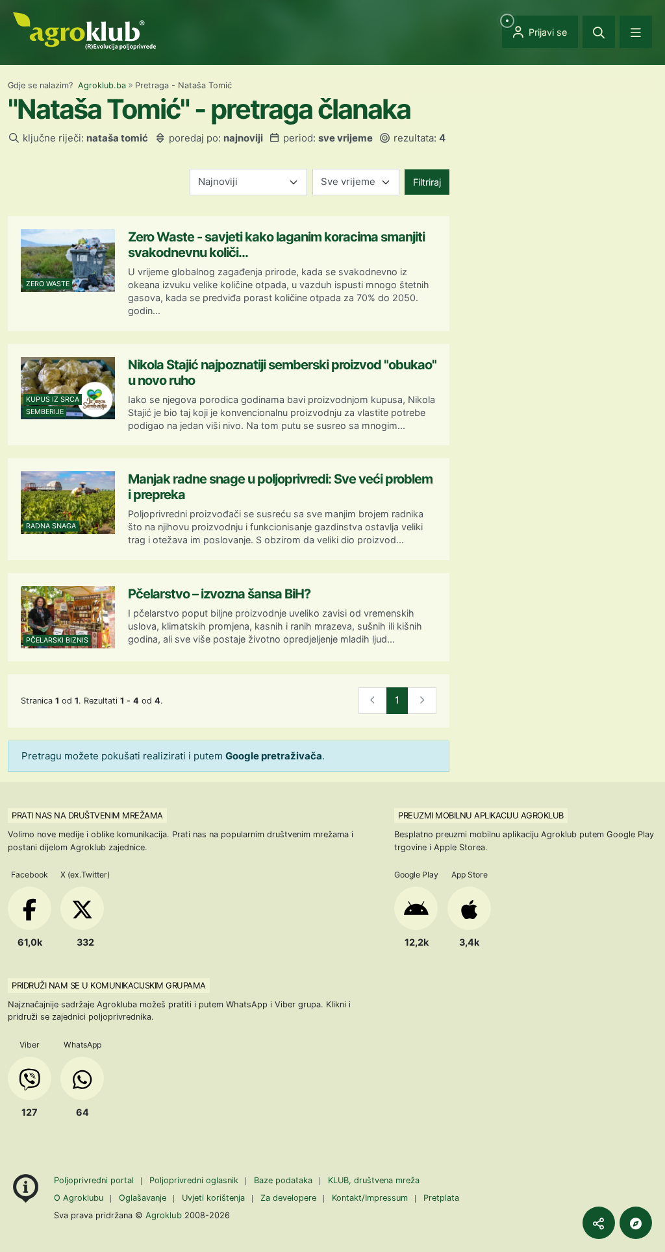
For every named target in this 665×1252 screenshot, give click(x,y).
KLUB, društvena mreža (374, 1180)
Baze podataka (284, 1180)
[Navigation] (636, 32)
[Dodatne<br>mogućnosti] (636, 1223)
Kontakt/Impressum (370, 1198)
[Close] (599, 32)
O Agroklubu (78, 1198)
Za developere (288, 1198)
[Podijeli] (599, 1223)
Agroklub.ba (102, 85)
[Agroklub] (84, 30)
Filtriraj (427, 182)
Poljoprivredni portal (95, 1180)
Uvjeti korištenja (213, 1198)
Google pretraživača (273, 756)
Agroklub (163, 1215)
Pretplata (441, 1198)
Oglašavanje (142, 1198)
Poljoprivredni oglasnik (195, 1180)
